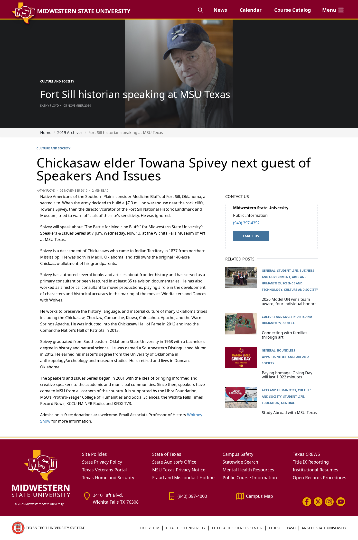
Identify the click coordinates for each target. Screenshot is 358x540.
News (220, 10)
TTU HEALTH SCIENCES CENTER (237, 528)
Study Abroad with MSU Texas (289, 412)
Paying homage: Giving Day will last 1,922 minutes (287, 375)
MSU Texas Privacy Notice (178, 470)
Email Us (251, 236)
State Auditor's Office (174, 462)
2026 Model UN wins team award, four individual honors (289, 301)
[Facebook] (306, 501)
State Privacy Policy (102, 462)
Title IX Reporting (311, 462)
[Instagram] (329, 501)
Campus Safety (238, 454)
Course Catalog (292, 10)
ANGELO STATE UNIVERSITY (324, 528)
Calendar (251, 10)
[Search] (200, 10)
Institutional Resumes (315, 470)
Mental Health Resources (248, 470)
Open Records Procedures (319, 477)
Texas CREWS (306, 454)
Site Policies (94, 454)
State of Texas (166, 454)
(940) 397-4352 (246, 223)
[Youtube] (340, 501)
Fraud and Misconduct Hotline (183, 477)
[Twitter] (318, 501)
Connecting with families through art (284, 335)
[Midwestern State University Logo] (44, 473)
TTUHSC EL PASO (282, 528)
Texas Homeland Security (108, 477)
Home (45, 132)
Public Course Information (250, 477)
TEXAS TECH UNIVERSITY (186, 528)
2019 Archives (70, 132)
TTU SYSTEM (149, 528)
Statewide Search (240, 462)
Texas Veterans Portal (104, 470)
